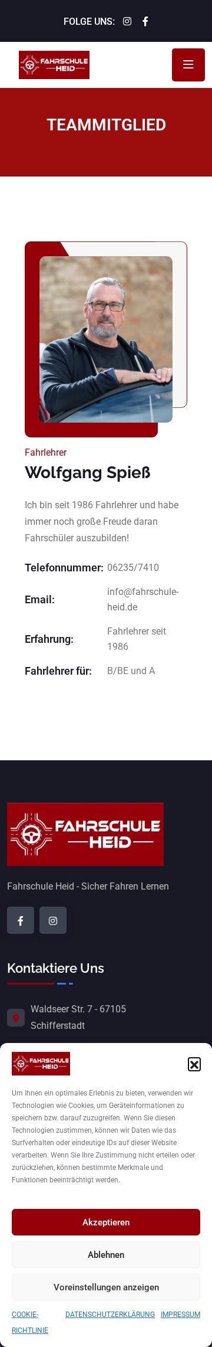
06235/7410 (133, 567)
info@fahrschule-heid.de (142, 599)
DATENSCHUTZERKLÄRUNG (110, 1314)
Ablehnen (106, 1255)
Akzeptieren (106, 1222)
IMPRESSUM (180, 1314)
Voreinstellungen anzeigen (106, 1287)
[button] (194, 1064)
